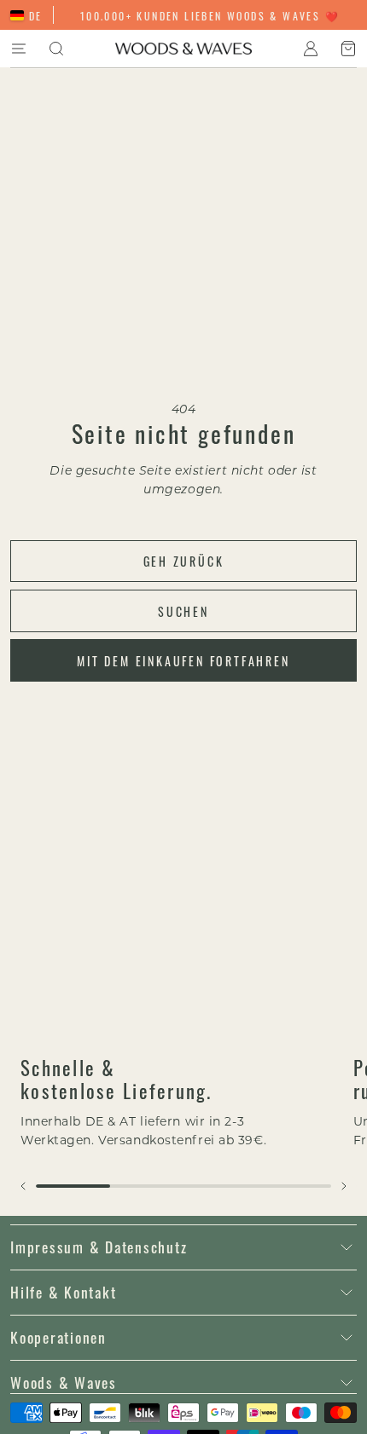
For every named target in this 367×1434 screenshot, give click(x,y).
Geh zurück (183, 560)
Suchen (183, 611)
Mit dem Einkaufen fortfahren (183, 660)
